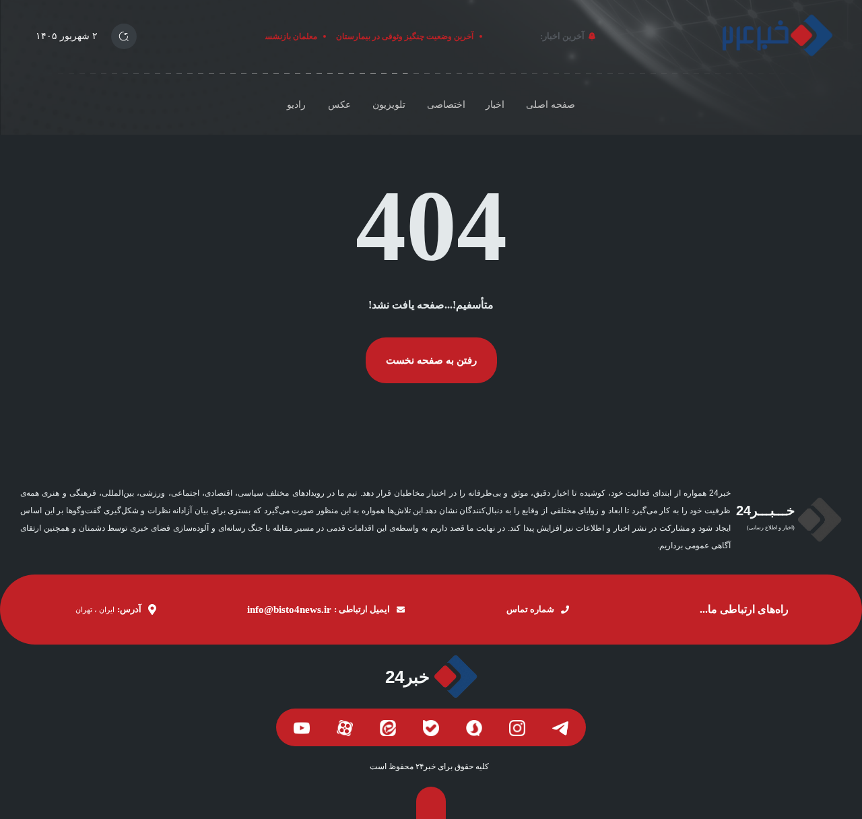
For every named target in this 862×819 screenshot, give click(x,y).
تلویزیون (388, 105)
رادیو (296, 105)
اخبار (495, 105)
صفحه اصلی (550, 105)
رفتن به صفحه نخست (431, 360)
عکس (339, 105)
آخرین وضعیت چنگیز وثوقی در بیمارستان (408, 36)
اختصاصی (446, 105)
